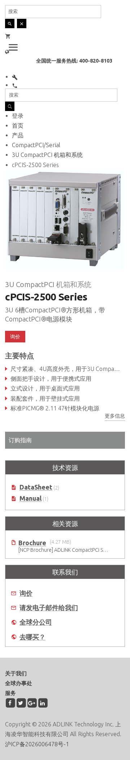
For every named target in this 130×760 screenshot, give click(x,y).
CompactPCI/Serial (36, 145)
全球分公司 (36, 622)
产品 (17, 135)
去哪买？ (33, 636)
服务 (10, 693)
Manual (31, 498)
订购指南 (20, 440)
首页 (17, 125)
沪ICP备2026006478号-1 (37, 744)
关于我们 (16, 673)
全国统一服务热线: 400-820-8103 (74, 61)
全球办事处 (18, 683)
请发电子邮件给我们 (49, 607)
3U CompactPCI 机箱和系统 (47, 154)
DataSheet (36, 487)
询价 (26, 593)
